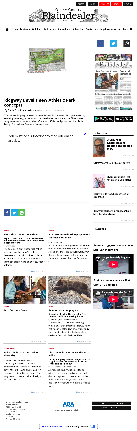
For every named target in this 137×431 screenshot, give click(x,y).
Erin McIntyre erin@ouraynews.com (65, 319)
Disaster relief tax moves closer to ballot (68, 354)
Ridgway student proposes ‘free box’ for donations (112, 212)
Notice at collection (52, 426)
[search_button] (131, 29)
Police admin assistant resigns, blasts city (21, 354)
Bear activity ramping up (63, 310)
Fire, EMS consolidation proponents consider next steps (69, 236)
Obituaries (50, 29)
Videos (81, 4)
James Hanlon (56, 242)
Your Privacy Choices (77, 426)
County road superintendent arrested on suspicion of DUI (119, 144)
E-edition (128, 4)
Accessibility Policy (111, 408)
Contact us (92, 29)
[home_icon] (7, 29)
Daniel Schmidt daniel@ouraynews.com (27, 110)
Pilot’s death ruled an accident (21, 234)
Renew (116, 4)
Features (25, 29)
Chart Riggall (11, 246)
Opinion (36, 29)
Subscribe (105, 4)
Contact (101, 403)
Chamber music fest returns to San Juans (119, 178)
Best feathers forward (16, 310)
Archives (123, 29)
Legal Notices (107, 29)
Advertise (78, 29)
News (15, 29)
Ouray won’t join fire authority (111, 162)
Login (92, 4)
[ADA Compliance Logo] (68, 407)
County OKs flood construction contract (111, 195)
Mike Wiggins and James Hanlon (63, 367)
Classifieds (64, 29)
